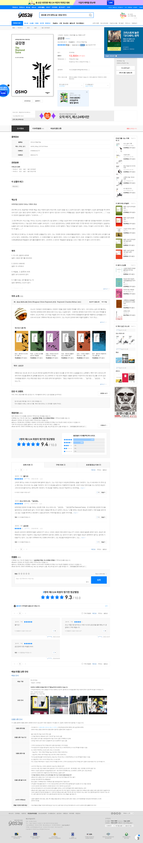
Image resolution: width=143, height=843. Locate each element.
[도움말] (65, 59)
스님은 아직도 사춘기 (129, 228)
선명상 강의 (126, 311)
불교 (35, 28)
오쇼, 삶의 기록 (127, 143)
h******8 (27, 479)
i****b (118, 330)
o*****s (27, 503)
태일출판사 (72, 42)
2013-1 (118, 371)
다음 (24, 469)
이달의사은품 (113, 23)
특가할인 (121, 23)
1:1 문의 (54, 727)
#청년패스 (15, 186)
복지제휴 (71, 813)
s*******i (27, 528)
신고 (41, 479)
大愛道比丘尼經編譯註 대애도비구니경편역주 (129, 301)
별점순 (105, 470)
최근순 (93, 470)
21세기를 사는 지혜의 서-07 (77, 35)
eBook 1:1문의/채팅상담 (125, 823)
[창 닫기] (86, 92)
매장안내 (47, 23)
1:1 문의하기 (109, 826)
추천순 (99, 470)
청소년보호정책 (42, 813)
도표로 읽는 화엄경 (128, 289)
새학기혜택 (96, 23)
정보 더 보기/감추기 (70, 45)
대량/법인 (134, 23)
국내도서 (20, 28)
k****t (118, 368)
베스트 (26, 23)
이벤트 (37, 23)
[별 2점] (19, 573)
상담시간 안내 (129, 826)
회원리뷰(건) (76, 45)
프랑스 (73, 98)
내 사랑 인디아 (127, 188)
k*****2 (100, 637)
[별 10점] (29, 573)
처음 (15, 469)
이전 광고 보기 (135, 18)
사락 (60, 23)
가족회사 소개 (128, 813)
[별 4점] (21, 573)
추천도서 (127, 23)
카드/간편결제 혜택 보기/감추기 (89, 70)
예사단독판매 (104, 23)
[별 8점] (26, 573)
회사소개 (11, 813)
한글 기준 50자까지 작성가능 (25, 578)
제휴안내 (65, 813)
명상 (117, 352)
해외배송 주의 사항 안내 (126, 61)
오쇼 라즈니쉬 (61, 42)
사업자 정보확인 (65, 825)
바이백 (42, 23)
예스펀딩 (65, 23)
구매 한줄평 (87, 613)
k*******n (119, 349)
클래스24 (72, 23)
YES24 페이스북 (115, 813)
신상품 (31, 23)
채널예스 (55, 23)
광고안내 (59, 813)
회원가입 (115, 7)
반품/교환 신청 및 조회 (45, 727)
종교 (28, 28)
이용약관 (23, 813)
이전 (18, 469)
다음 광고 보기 (136, 18)
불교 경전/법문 (46, 28)
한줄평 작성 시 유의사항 (106, 574)
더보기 (132, 138)
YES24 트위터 (117, 813)
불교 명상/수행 (32, 171)
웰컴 (13, 28)
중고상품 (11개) (63, 85)
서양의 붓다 (126, 155)
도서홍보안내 (51, 813)
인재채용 (17, 813)
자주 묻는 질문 (119, 826)
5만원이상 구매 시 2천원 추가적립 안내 (89, 62)
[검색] (90, 15)
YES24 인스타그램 (120, 813)
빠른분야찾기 (17, 23)
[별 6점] (24, 573)
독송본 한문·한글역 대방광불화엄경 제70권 (129, 280)
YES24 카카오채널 (112, 813)
